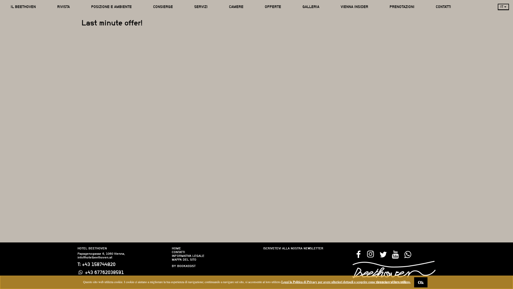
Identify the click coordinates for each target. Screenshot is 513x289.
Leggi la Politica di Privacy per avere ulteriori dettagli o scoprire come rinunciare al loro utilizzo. (346, 282)
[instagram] (370, 254)
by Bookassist (184, 266)
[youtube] (395, 254)
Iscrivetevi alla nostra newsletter (293, 248)
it (502, 7)
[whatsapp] (407, 254)
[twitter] (383, 254)
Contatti (178, 252)
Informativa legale (188, 256)
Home (176, 248)
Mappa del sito (184, 259)
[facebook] (358, 254)
